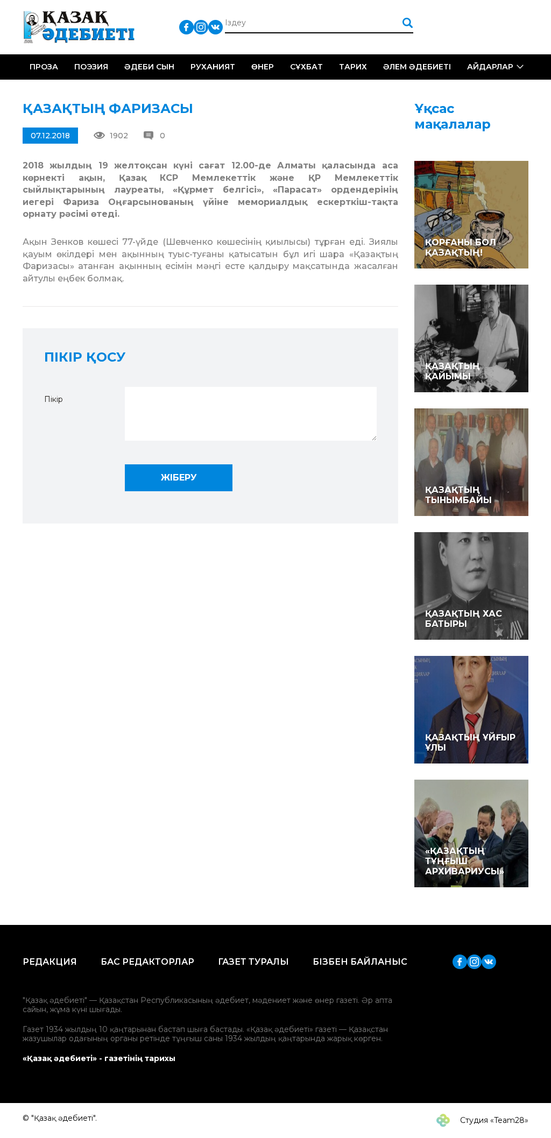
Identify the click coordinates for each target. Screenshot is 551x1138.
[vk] (215, 27)
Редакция (50, 962)
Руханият (212, 67)
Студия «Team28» (493, 1120)
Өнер (262, 67)
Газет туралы (253, 962)
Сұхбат (306, 67)
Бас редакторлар (147, 962)
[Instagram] (201, 27)
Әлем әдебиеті (417, 67)
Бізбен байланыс (360, 962)
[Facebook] (186, 27)
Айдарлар (490, 67)
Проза (44, 67)
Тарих (353, 67)
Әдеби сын (149, 67)
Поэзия (91, 67)
